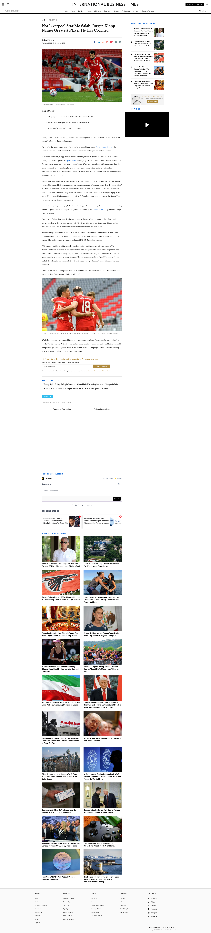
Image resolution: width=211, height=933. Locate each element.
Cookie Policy (95, 912)
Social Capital (67, 902)
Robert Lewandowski (104, 147)
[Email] (116, 42)
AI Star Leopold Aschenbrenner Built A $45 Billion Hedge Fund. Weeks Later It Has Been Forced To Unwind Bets (102, 776)
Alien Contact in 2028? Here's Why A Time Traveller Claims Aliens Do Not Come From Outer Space (59, 776)
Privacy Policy (106, 371)
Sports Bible (71, 160)
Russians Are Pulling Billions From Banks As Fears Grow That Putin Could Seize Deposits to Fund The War (60, 740)
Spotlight (66, 909)
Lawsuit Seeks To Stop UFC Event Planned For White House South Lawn (143, 44)
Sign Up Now (152, 101)
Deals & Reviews (148, 11)
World (73, 11)
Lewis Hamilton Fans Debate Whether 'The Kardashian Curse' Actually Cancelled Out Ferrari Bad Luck (101, 599)
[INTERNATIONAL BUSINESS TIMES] (105, 4)
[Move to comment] (120, 42)
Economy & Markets (94, 11)
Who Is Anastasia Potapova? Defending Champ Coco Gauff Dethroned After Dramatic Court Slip (60, 669)
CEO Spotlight (67, 916)
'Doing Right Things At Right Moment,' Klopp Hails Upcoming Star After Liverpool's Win (81, 384)
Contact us (94, 902)
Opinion (136, 11)
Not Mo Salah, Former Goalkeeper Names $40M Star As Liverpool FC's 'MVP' (76, 389)
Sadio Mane (98, 209)
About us (94, 898)
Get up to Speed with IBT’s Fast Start (151, 96)
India (121, 902)
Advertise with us (96, 916)
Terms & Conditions (97, 905)
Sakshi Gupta (49, 40)
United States (124, 912)
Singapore (123, 905)
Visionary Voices (68, 898)
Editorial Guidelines (102, 409)
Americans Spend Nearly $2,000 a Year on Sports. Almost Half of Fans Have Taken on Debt (101, 669)
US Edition (202, 11)
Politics (80, 11)
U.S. (66, 11)
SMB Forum (67, 905)
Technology (126, 11)
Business (107, 11)
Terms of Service (93, 371)
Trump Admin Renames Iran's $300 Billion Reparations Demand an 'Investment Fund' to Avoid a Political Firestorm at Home (102, 705)
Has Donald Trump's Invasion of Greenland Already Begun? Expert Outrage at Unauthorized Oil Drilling (101, 879)
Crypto (116, 11)
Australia (122, 898)
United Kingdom (125, 909)
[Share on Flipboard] (107, 42)
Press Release (68, 912)
